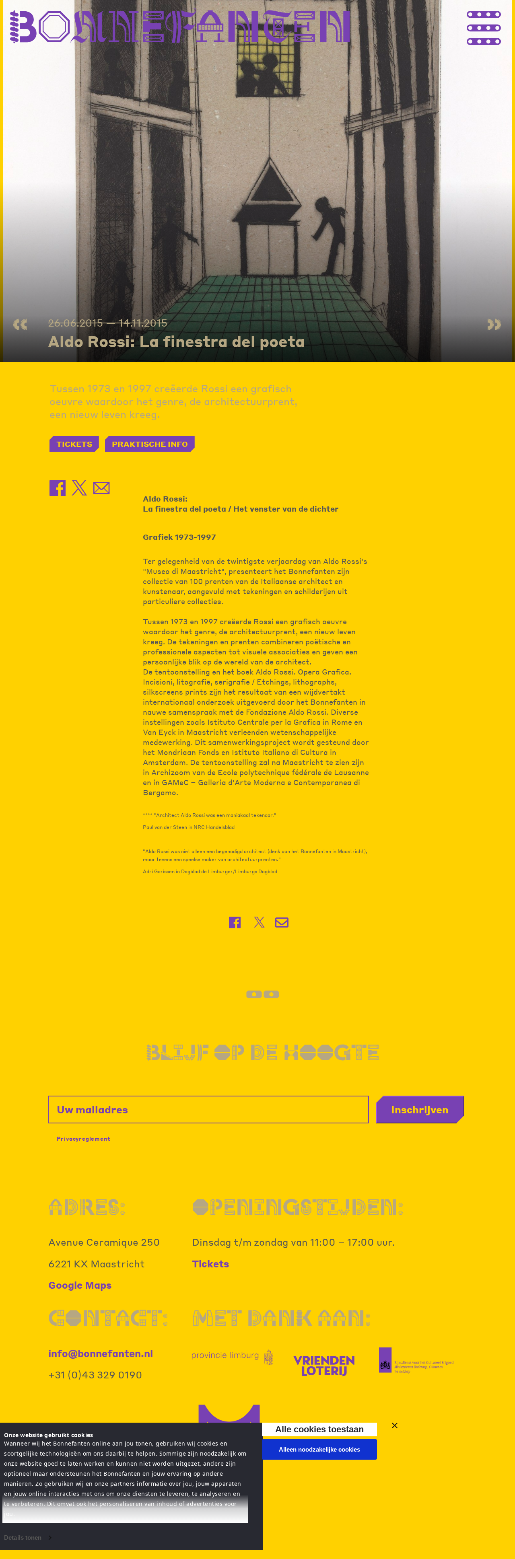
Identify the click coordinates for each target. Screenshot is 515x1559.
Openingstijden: (298, 1207)
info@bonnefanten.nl (100, 1353)
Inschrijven (420, 1109)
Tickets (210, 1263)
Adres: (87, 1207)
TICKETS (74, 443)
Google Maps (80, 1285)
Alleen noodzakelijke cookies (319, 1449)
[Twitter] (259, 922)
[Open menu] (499, 25)
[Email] (282, 922)
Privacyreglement (84, 1138)
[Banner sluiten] (395, 1425)
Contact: (108, 1318)
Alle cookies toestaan (319, 1429)
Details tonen (22, 1537)
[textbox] (257, 843)
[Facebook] (235, 922)
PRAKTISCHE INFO (150, 443)
